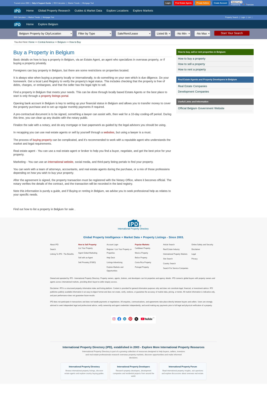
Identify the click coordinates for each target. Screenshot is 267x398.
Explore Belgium (48, 24)
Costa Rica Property (143, 262)
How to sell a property (191, 64)
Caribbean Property (142, 248)
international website (60, 161)
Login (167, 3)
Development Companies (193, 91)
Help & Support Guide (41, 3)
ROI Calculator (59, 3)
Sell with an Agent (85, 258)
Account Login (112, 245)
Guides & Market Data (88, 10)
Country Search (169, 263)
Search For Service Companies (175, 268)
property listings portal (54, 95)
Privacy (194, 259)
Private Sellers (202, 3)
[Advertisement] (215, 136)
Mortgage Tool (88, 3)
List (249, 17)
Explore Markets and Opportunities (115, 269)
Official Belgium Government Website (201, 108)
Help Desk (111, 258)
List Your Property (85, 248)
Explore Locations (117, 10)
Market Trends (74, 3)
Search (53, 249)
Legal (193, 254)
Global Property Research (54, 10)
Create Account (220, 3)
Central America (46, 42)
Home (30, 10)
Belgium (62, 42)
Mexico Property (141, 253)
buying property (42, 139)
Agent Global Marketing (87, 253)
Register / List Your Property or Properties (119, 251)
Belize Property (141, 258)
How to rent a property (192, 69)
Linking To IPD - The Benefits (62, 254)
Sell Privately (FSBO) (87, 262)
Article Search (169, 245)
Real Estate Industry (171, 249)
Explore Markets (143, 10)
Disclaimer (195, 249)
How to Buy (75, 42)
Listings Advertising (114, 262)
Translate (250, 5)
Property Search (231, 17)
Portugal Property (142, 267)
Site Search (168, 259)
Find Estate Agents (183, 3)
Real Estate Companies (192, 86)
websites (109, 132)
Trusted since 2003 (21, 3)
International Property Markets (175, 254)
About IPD (54, 245)
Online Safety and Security (202, 245)
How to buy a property (191, 58)
